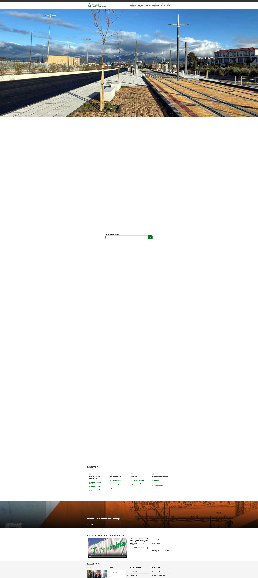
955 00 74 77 (114, 577)
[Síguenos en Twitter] (162, 1)
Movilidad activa (115, 476)
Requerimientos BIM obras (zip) (138, 487)
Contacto (150, 0)
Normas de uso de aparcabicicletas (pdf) (115, 483)
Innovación (134, 476)
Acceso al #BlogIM (156, 483)
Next (127, 575)
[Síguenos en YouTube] (166, 1)
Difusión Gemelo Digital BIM (137, 480)
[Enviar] (150, 237)
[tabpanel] (97, 482)
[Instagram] (168, 1)
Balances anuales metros (157, 485)
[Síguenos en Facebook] (164, 1)
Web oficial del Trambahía (95, 486)
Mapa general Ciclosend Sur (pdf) (117, 480)
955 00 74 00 (116, 575)
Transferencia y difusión (160, 476)
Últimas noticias (155, 480)
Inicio (102, 5)
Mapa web (157, 0)
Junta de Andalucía (89, 5)
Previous (109, 575)
